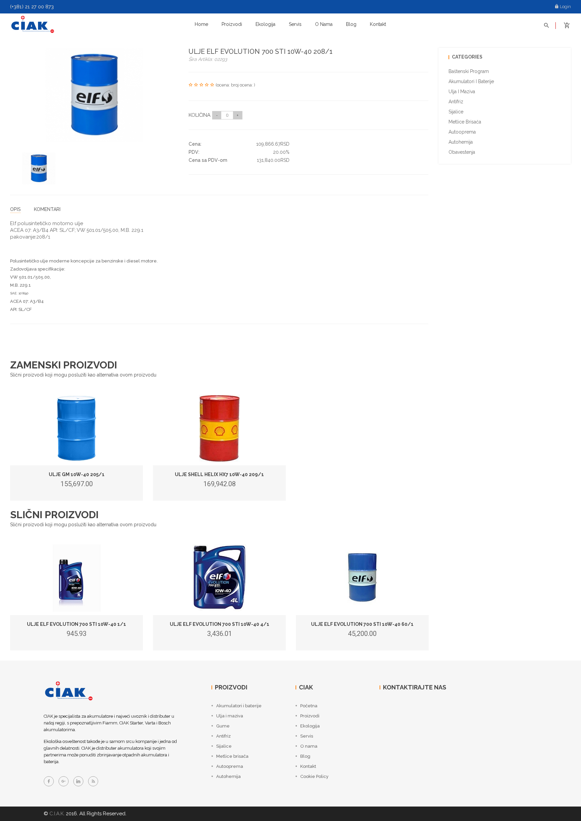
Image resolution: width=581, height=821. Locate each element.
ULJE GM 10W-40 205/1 (77, 474)
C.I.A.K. (57, 814)
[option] (38, 168)
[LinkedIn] (78, 781)
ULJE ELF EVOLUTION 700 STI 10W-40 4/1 (219, 624)
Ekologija (265, 24)
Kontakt (378, 24)
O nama (324, 24)
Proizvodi (232, 24)
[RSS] (93, 781)
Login (565, 6)
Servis (295, 24)
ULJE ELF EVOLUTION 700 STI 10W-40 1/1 (76, 624)
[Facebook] (49, 781)
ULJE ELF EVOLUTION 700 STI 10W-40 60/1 (362, 624)
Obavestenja (462, 152)
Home (201, 24)
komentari (47, 209)
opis (15, 209)
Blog (351, 24)
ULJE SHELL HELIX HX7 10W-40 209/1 (219, 474)
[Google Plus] (64, 781)
